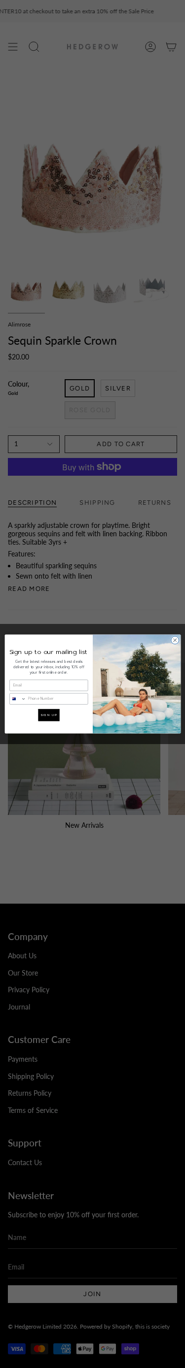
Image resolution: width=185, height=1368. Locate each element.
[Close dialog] (175, 640)
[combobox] (17, 698)
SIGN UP (48, 715)
